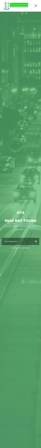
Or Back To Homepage (20, 248)
